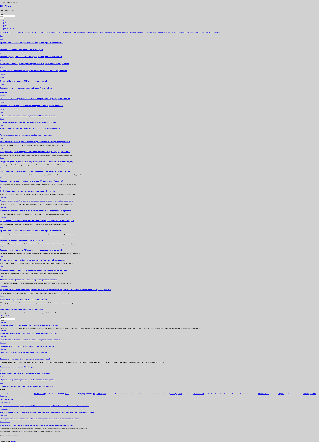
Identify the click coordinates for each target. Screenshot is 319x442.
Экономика (291, 393)
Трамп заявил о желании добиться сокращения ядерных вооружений (31, 42)
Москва (217, 393)
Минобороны (211, 393)
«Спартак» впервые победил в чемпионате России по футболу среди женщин (67, 32)
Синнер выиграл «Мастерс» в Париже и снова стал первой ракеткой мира (33, 270)
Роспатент (255, 393)
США (266, 393)
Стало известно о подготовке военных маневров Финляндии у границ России (158, 32)
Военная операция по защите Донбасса (127, 394)
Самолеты (271, 393)
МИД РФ (206, 393)
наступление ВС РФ (298, 393)
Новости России (228, 393)
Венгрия (71, 393)
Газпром (161, 393)
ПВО (233, 393)
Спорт (5, 25)
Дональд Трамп (175, 393)
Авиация (1, 393)
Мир (4, 20)
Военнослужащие (154, 393)
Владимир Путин (99, 394)
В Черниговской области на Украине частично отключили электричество (33, 71)
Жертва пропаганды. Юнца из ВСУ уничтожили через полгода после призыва (35, 211)
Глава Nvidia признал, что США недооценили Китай (23, 81)
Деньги (166, 393)
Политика (6, 26)
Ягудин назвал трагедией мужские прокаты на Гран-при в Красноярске (26, 135)
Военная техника (144, 393)
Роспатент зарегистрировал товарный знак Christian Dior (26, 88)
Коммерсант (190, 393)
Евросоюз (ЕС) (185, 393)
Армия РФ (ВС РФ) (17, 393)
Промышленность (8, 28)
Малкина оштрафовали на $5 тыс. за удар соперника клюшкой (28, 280)
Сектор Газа (275, 393)
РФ (252, 394)
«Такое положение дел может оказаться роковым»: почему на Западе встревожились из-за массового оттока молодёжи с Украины (47, 412)
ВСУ (67, 393)
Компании (198, 393)
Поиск (2, 14)
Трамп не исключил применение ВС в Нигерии (21, 49)
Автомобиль (6, 393)
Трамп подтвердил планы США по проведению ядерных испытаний (31, 57)
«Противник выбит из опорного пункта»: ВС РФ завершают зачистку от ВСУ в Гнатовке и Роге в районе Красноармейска (55, 290)
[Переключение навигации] (0, 13)
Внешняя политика (110, 393)
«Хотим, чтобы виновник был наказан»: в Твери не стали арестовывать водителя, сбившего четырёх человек (39, 419)
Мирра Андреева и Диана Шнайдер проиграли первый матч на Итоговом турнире (112, 32)
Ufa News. (5, 6)
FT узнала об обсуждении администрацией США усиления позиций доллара (34, 64)
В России (61, 394)
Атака (23, 393)
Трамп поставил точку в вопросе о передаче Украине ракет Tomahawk (200, 32)
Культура (5, 23)
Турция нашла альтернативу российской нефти (21, 309)
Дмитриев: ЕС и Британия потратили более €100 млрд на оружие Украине (27, 346)
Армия (11, 393)
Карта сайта (6, 29)
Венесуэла (76, 393)
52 (4, 315)
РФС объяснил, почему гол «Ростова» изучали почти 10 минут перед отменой (22, 32)
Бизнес (5, 22)
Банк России (31, 393)
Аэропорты (26, 393)
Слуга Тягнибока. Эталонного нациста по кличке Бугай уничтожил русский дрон (37, 221)
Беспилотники (39, 394)
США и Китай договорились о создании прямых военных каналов (24, 352)
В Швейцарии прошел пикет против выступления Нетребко (27, 191)
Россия (261, 393)
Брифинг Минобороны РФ (51, 393)
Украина (281, 394)
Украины (286, 393)
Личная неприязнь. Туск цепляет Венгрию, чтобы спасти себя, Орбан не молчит (36, 201)
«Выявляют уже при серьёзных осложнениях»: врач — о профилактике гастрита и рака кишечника (36, 425)
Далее (7, 315)
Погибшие (237, 393)
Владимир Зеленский (85, 394)
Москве (222, 393)
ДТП (164, 393)
